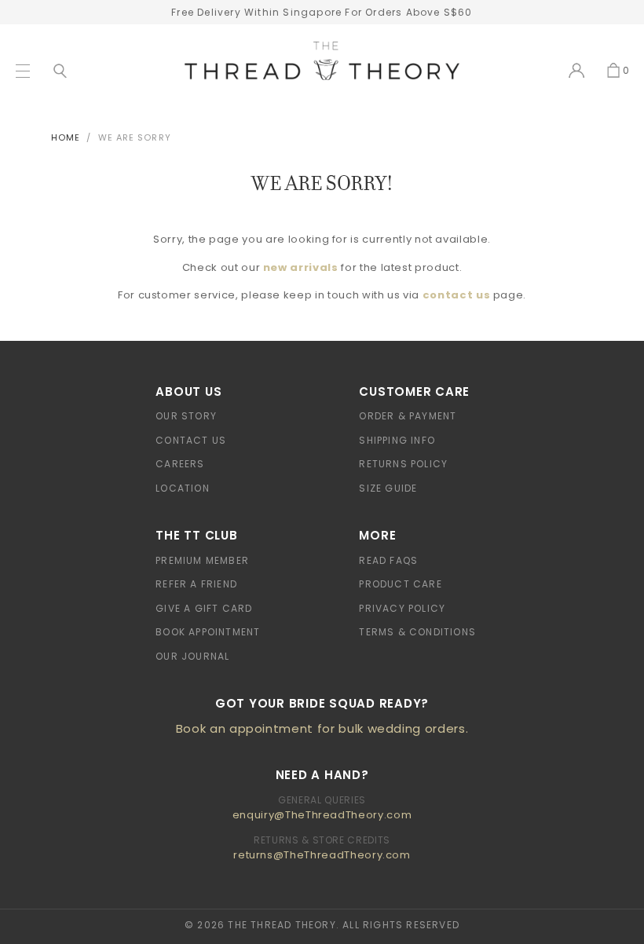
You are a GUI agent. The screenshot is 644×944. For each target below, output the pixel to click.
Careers (180, 463)
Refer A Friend (196, 584)
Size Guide (388, 488)
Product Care (400, 584)
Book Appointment (208, 631)
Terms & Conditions (417, 631)
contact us (457, 294)
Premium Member (202, 560)
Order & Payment (407, 416)
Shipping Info (397, 440)
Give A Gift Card (204, 608)
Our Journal (192, 656)
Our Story (186, 416)
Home (65, 137)
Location (183, 488)
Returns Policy (403, 463)
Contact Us (191, 440)
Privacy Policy (402, 608)
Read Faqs (388, 560)
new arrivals (300, 267)
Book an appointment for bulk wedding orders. (322, 728)
